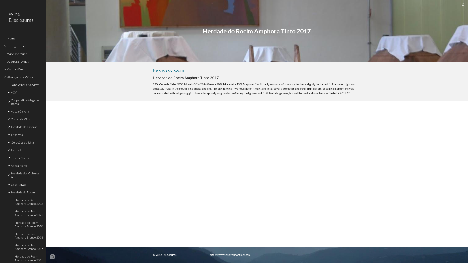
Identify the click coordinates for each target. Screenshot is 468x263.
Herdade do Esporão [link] (24, 127)
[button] (463, 5)
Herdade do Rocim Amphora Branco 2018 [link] (29, 235)
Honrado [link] (16, 150)
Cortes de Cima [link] (21, 119)
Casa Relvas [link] (18, 184)
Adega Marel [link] (19, 165)
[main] (256, 31)
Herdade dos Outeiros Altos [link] (25, 174)
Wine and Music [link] (17, 54)
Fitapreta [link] (17, 134)
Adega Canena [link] (20, 111)
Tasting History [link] (16, 46)
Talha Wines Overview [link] (25, 84)
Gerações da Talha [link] (22, 142)
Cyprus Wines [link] (16, 69)
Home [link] (11, 38)
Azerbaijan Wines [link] (18, 61)
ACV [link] (14, 92)
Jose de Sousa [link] (20, 158)
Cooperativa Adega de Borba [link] (25, 101)
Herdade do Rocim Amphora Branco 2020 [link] (29, 224)
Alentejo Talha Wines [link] (20, 77)
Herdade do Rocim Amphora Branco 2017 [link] (29, 246)
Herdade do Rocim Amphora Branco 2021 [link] (29, 212)
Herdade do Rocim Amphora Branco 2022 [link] (29, 201)
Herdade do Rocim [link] (23, 192)
